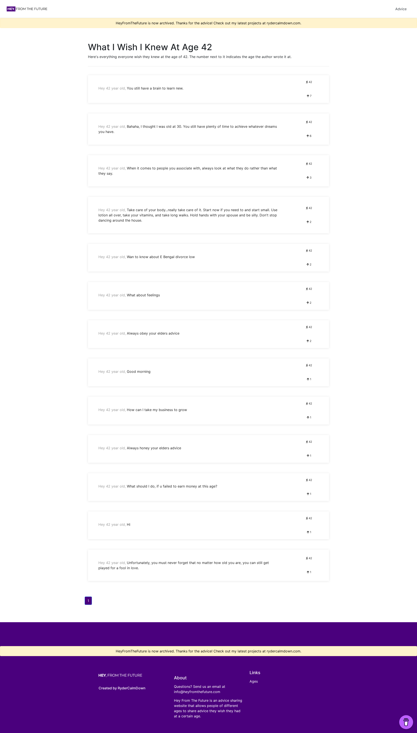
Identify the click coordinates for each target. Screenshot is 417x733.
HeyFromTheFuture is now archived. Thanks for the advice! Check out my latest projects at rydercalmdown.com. (208, 23)
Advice (401, 9)
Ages (254, 681)
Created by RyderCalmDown (122, 688)
